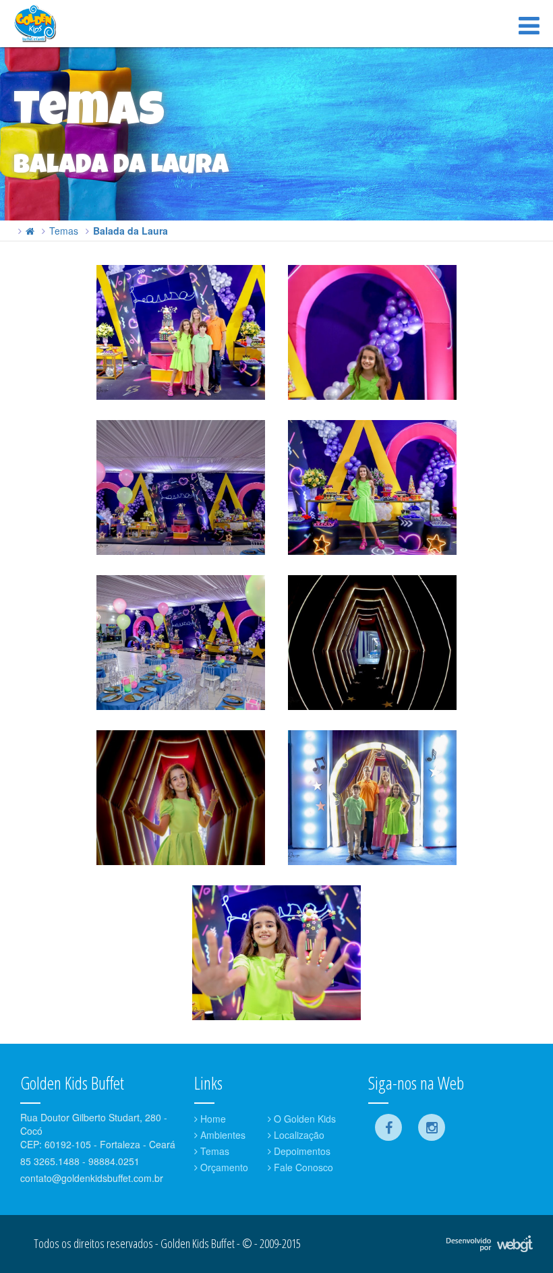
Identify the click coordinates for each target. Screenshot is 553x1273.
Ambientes (221, 1135)
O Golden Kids (303, 1118)
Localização (297, 1135)
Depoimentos (300, 1151)
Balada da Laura (130, 230)
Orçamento (223, 1167)
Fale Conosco (302, 1167)
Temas (63, 230)
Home (212, 1118)
